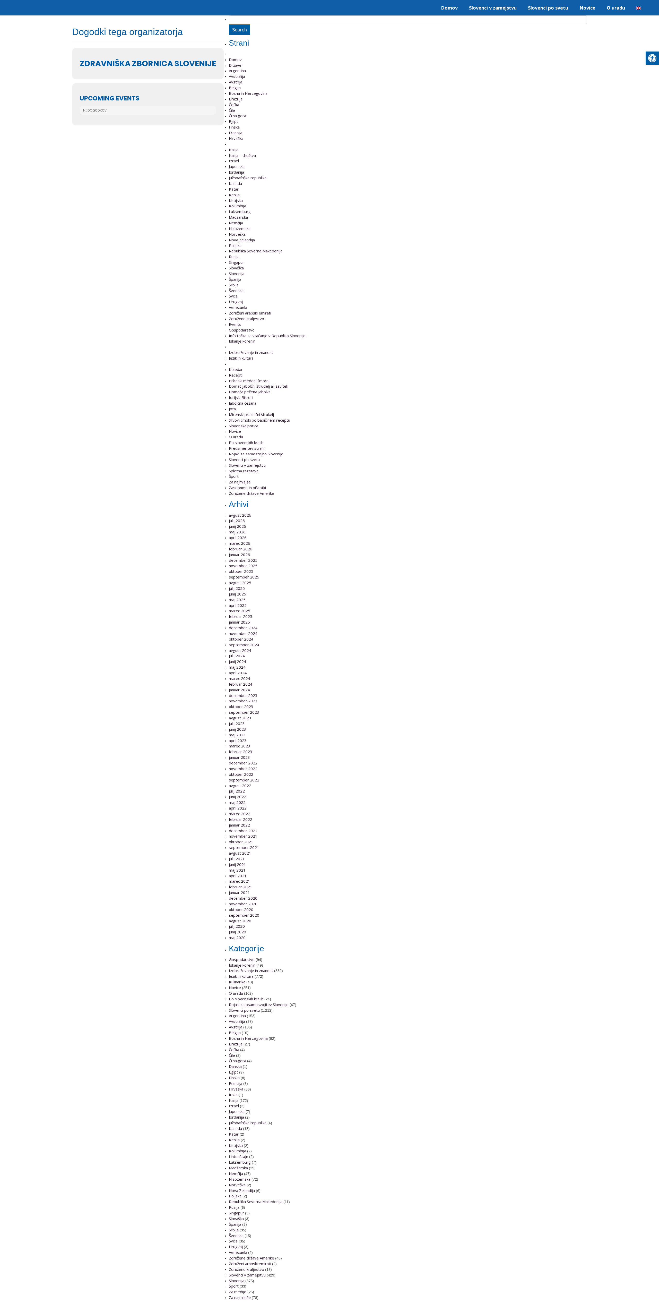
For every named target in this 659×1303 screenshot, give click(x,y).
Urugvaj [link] (236, 301)
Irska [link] (233, 1094)
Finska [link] (234, 127)
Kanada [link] (235, 183)
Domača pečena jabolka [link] (250, 391)
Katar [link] (234, 189)
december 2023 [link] (243, 695)
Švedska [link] (236, 290)
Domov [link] (449, 8)
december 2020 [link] (243, 898)
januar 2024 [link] (239, 689)
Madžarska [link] (238, 217)
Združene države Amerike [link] (251, 493)
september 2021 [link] (244, 847)
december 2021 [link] (243, 830)
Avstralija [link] (237, 76)
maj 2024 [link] (237, 667)
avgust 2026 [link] (240, 515)
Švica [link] (233, 296)
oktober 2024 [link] (241, 639)
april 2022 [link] (238, 808)
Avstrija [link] (235, 81)
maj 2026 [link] (237, 531)
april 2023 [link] (238, 740)
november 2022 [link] (243, 768)
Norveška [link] (237, 234)
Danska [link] (235, 1066)
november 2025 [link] (243, 565)
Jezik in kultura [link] (241, 358)
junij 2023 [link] (237, 729)
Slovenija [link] (236, 273)
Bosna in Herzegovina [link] (248, 1038)
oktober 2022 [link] (241, 774)
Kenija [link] (234, 194)
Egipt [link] (233, 121)
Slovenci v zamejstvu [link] (493, 8)
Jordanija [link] (236, 172)
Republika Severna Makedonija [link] (255, 250)
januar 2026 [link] (239, 554)
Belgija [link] (235, 87)
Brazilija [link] (235, 98)
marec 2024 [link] (239, 678)
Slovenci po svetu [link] (548, 8)
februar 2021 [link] (240, 886)
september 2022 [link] (244, 779)
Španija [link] (235, 279)
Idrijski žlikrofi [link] (241, 397)
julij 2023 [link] (237, 723)
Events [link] (235, 324)
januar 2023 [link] (239, 757)
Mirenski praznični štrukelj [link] (251, 414)
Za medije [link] (237, 1291)
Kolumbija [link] (237, 205)
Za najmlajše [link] (240, 481)
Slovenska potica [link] (243, 425)
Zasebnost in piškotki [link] (247, 487)
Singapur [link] (236, 262)
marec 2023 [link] (239, 745)
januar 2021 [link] (239, 892)
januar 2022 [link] (239, 825)
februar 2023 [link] (240, 751)
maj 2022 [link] (237, 802)
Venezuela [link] (238, 307)
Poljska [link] (235, 245)
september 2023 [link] (244, 712)
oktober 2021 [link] (241, 841)
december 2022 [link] (243, 762)
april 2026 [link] (238, 537)
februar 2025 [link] (240, 616)
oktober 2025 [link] (241, 571)
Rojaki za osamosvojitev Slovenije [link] (259, 1004)
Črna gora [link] (237, 115)
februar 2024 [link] (240, 684)
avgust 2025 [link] (240, 582)
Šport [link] (234, 476)
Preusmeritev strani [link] (246, 448)
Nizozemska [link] (239, 228)
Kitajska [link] (236, 200)
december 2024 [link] (243, 627)
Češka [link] (234, 104)
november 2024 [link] (243, 633)
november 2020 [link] (243, 903)
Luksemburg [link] (240, 211)
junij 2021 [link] (237, 864)
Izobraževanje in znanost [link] (251, 352)
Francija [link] (235, 132)
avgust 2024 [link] (240, 650)
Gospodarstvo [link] (242, 330)
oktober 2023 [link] (241, 706)
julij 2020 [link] (237, 926)
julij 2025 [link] (237, 588)
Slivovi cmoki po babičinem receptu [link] (259, 420)
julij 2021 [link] (237, 858)
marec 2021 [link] (239, 881)
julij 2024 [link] (237, 655)
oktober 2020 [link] (241, 909)
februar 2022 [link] (240, 819)
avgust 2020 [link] (240, 920)
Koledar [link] (236, 369)
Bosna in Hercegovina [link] (248, 93)
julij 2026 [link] (237, 520)
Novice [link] (587, 8)
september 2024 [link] (244, 644)
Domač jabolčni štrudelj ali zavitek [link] (258, 386)
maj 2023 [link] (237, 734)
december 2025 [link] (243, 560)
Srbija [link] (234, 284)
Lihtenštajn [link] (238, 1156)
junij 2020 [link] (237, 931)
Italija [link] (233, 149)
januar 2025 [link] (239, 622)
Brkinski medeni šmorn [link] (248, 380)
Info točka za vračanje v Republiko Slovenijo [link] (267, 335)
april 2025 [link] (238, 605)
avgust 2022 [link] (240, 785)
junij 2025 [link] (237, 594)
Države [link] (235, 65)
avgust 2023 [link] (240, 717)
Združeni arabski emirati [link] (250, 313)
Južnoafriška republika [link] (247, 177)
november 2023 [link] (243, 700)
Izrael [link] (234, 160)
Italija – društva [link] (242, 155)
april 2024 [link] (238, 672)
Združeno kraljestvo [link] (246, 318)
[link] (652, 58)
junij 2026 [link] (237, 526)
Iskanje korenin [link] (242, 341)
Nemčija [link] (236, 222)
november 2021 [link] (243, 836)
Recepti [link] (235, 375)
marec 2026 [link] (239, 543)
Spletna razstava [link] (243, 470)
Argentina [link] (237, 70)
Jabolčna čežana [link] (242, 403)
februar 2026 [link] (240, 548)
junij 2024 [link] (237, 661)
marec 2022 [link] (239, 813)
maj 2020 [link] (237, 937)
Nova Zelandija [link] (242, 239)
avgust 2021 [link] (240, 853)
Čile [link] (232, 110)
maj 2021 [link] (237, 870)
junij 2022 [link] (237, 796)
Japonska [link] (237, 166)
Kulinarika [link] (237, 981)
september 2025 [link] (244, 577)
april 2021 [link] (238, 875)
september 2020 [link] (244, 915)
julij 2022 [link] (237, 791)
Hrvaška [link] (236, 138)
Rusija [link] (234, 256)
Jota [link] (232, 408)
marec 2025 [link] (239, 610)
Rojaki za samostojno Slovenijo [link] (256, 453)
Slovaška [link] (236, 267)
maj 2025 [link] (237, 599)
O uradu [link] (616, 8)
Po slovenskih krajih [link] (246, 442)
